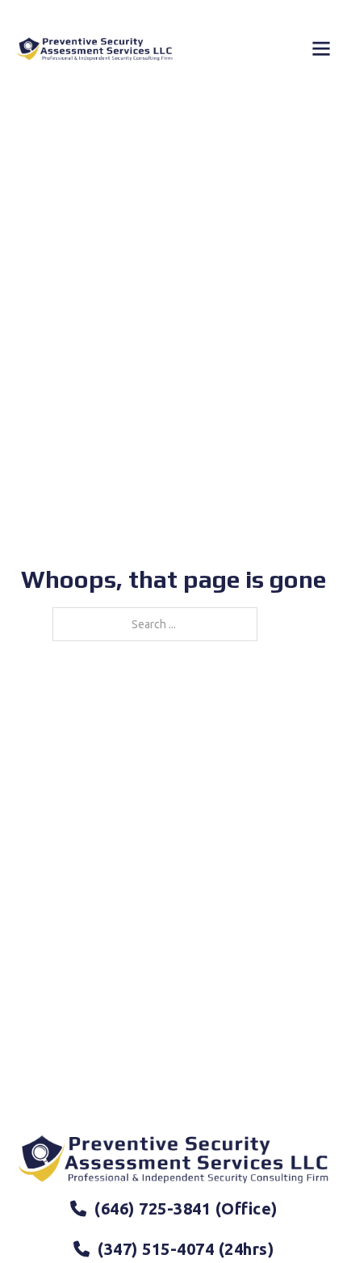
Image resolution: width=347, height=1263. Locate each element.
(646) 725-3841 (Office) (186, 1208)
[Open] (321, 48)
